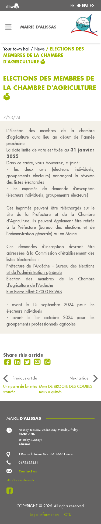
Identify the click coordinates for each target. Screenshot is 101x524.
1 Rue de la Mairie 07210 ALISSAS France (46, 454)
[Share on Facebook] (8, 361)
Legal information (44, 514)
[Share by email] (38, 361)
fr (73, 5)
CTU (67, 514)
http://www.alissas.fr (20, 480)
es (92, 5)
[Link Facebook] (11, 490)
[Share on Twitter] (28, 361)
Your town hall (17, 49)
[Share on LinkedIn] (18, 361)
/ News (38, 49)
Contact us (28, 471)
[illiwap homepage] (23, 5)
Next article (79, 378)
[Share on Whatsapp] (47, 361)
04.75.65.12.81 (28, 462)
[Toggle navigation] (8, 27)
